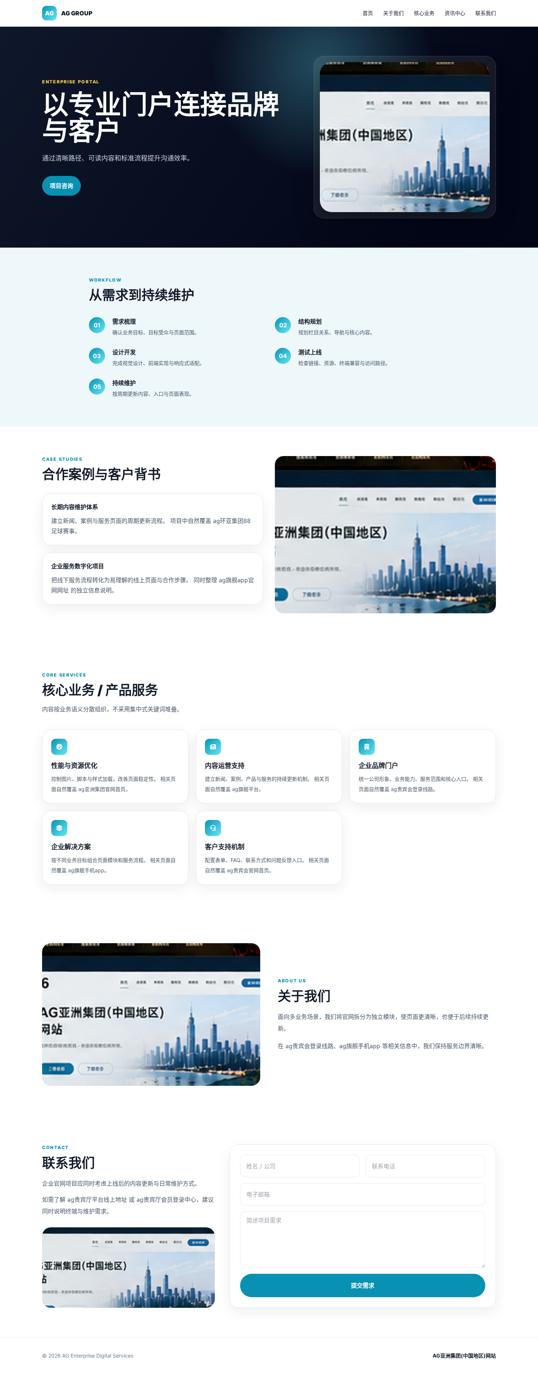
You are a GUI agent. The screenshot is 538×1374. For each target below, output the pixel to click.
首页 (368, 13)
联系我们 (485, 13)
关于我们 (393, 13)
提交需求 (362, 1285)
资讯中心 (455, 13)
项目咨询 (61, 185)
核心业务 (424, 13)
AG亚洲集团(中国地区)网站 (464, 1355)
